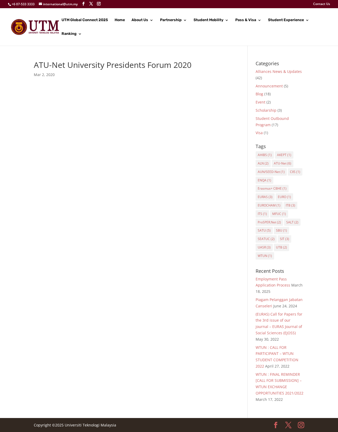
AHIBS (265, 155)
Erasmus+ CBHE (272, 188)
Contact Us (321, 4)
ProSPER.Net (269, 222)
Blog (259, 93)
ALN (263, 163)
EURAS (265, 197)
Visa (259, 132)
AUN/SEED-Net (271, 172)
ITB (290, 205)
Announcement (269, 85)
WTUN (265, 255)
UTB (281, 247)
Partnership (171, 20)
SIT (284, 239)
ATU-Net (282, 163)
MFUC (279, 214)
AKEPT (284, 155)
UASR (264, 247)
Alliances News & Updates (279, 71)
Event (260, 102)
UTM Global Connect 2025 (85, 20)
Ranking (69, 34)
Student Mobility (208, 20)
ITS (262, 214)
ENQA (264, 180)
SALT (292, 222)
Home (120, 20)
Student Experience (286, 20)
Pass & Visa (245, 20)
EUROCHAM (269, 205)
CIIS (295, 172)
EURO (284, 197)
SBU (281, 230)
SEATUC (266, 239)
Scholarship (266, 110)
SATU (264, 230)
